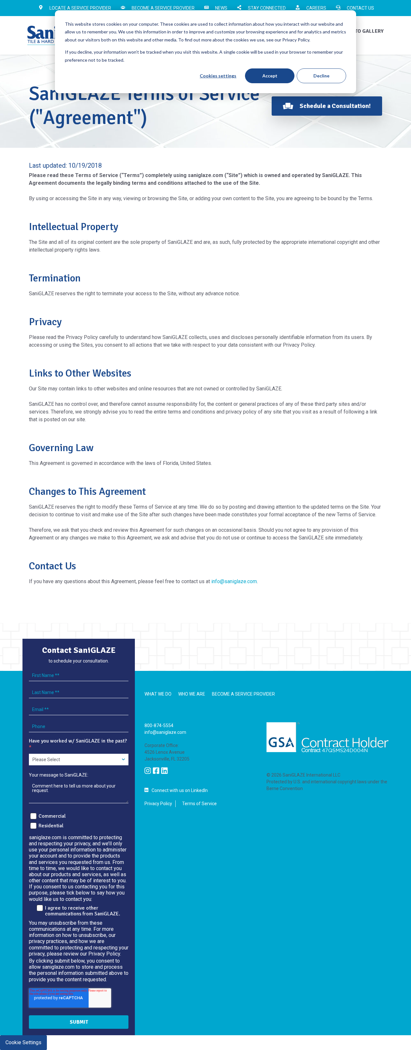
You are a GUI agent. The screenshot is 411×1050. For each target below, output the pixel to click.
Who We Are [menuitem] (191, 694)
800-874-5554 (158, 725)
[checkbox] (78, 820)
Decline (321, 75)
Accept (269, 75)
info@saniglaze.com (234, 581)
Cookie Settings (23, 1042)
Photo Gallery (364, 31)
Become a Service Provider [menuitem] (243, 694)
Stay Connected (267, 8)
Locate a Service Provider (80, 8)
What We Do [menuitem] (157, 694)
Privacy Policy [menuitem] (158, 803)
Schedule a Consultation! (335, 106)
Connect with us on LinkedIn (180, 790)
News (221, 8)
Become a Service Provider (163, 8)
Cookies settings (218, 75)
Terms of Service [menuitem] (199, 803)
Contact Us (360, 8)
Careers (316, 8)
